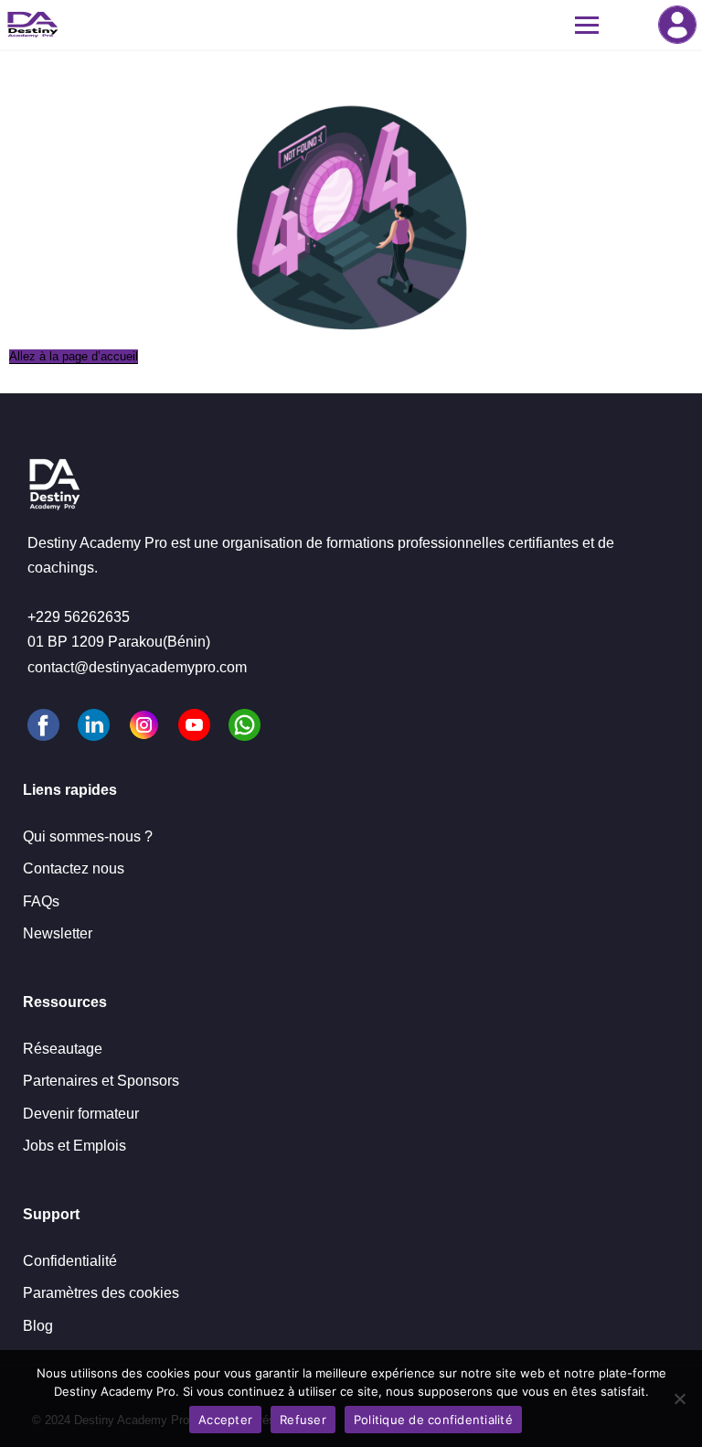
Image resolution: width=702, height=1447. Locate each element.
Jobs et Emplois (74, 1145)
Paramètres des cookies (101, 1293)
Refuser (303, 1419)
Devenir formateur (81, 1113)
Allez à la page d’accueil (73, 356)
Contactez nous (73, 868)
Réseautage (62, 1048)
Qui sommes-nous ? (88, 836)
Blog (38, 1326)
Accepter (225, 1419)
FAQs (41, 901)
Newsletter (57, 933)
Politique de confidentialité (433, 1419)
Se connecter (677, 24)
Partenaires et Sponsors (101, 1080)
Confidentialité (70, 1261)
